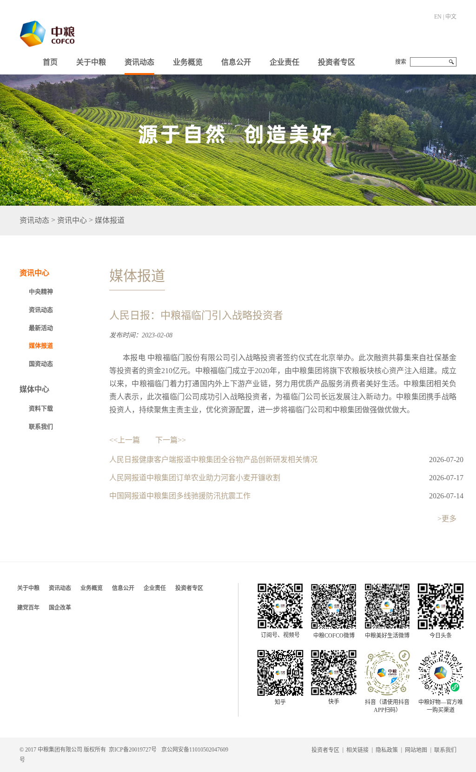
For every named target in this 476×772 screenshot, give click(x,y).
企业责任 (284, 62)
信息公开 (236, 62)
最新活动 (41, 327)
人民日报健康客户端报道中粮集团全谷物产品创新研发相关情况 (213, 459)
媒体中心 (34, 389)
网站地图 (416, 750)
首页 (50, 62)
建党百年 (28, 607)
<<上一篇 (124, 440)
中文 (450, 16)
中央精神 (41, 291)
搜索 (400, 62)
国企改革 (60, 607)
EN (438, 16)
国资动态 (41, 363)
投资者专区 (336, 62)
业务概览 (188, 62)
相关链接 (357, 750)
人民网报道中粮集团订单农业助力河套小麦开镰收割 (194, 478)
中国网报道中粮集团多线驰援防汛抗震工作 (180, 496)
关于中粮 (91, 62)
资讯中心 (72, 221)
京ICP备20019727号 (133, 749)
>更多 (446, 519)
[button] (91, 60)
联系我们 (41, 426)
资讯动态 (139, 62)
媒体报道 (110, 221)
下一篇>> (170, 440)
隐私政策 (387, 750)
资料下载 (41, 408)
